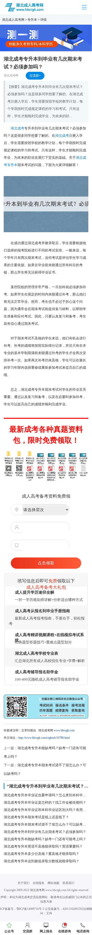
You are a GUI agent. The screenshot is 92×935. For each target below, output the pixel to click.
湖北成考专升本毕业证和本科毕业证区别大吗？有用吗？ (46, 810)
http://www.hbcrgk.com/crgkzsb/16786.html (44, 737)
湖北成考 (17, 128)
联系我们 (68, 883)
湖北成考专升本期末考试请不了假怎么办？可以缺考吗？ (46, 824)
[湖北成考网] (24, 7)
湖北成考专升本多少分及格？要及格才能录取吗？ (41, 854)
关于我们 (23, 883)
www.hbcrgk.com (64, 730)
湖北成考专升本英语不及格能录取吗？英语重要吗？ (43, 846)
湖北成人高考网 (13, 19)
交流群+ (35, 75)
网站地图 (53, 883)
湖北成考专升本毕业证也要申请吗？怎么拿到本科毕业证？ (46, 795)
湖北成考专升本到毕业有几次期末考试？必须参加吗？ (45, 832)
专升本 (32, 19)
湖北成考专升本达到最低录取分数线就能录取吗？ (41, 861)
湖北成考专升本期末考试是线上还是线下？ (36, 817)
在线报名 (38, 883)
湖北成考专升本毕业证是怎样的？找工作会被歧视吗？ (45, 802)
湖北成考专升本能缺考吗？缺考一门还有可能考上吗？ (45, 839)
